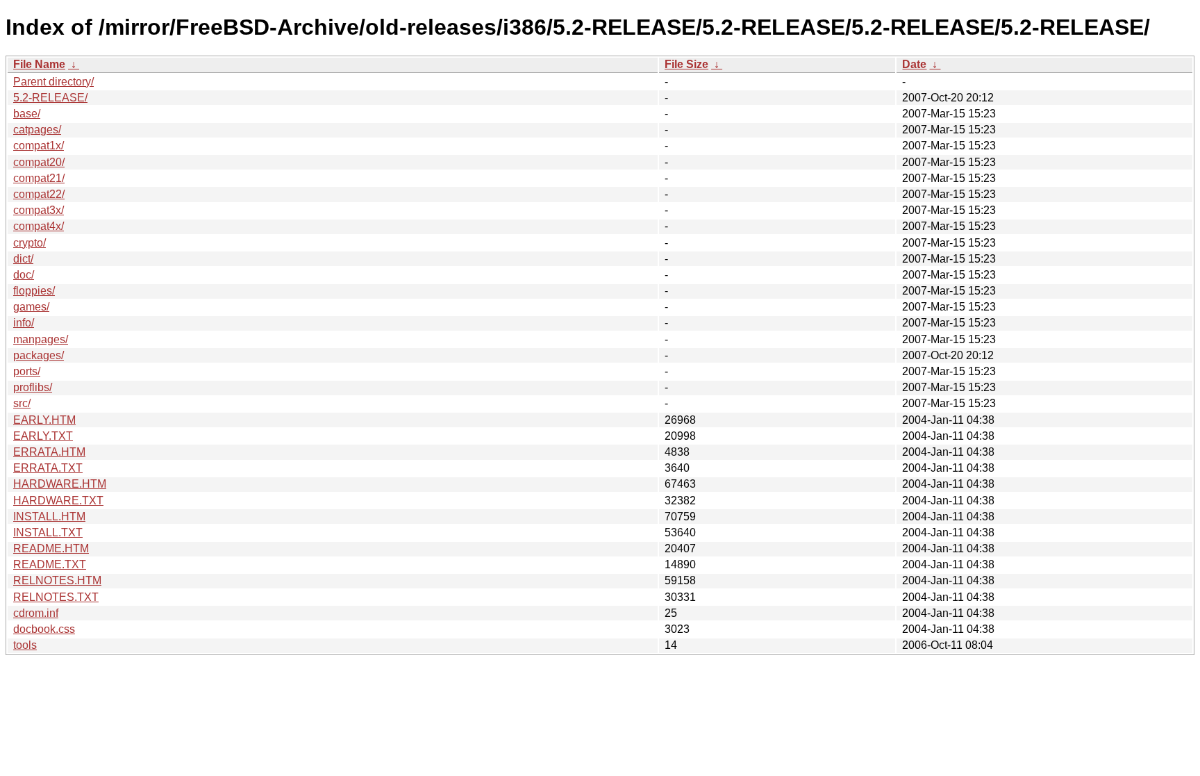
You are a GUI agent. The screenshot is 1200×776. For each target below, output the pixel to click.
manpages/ (40, 339)
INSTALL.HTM (49, 516)
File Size (686, 64)
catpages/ (37, 129)
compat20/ (39, 162)
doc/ (23, 275)
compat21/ (39, 178)
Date (914, 64)
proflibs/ (32, 387)
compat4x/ (38, 226)
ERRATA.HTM (49, 452)
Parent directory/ (53, 82)
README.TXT (49, 564)
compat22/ (39, 194)
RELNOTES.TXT (56, 597)
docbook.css (44, 629)
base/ (26, 113)
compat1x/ (38, 145)
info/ (23, 323)
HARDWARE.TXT (58, 500)
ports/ (26, 371)
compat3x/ (38, 210)
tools (25, 645)
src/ (22, 403)
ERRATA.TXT (48, 468)
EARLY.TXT (43, 436)
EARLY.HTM (44, 420)
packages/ (38, 355)
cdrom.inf (35, 613)
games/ (31, 307)
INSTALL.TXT (48, 532)
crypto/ (29, 243)
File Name (39, 64)
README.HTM (51, 548)
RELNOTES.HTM (57, 580)
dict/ (23, 259)
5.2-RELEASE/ (50, 98)
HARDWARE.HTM (59, 484)
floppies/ (34, 291)
